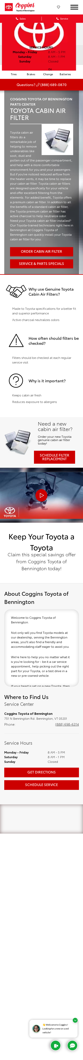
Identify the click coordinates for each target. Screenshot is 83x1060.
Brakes (31, 74)
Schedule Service (41, 784)
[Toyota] (9, 7)
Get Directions (41, 771)
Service (64, 18)
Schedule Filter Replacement (54, 456)
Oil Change (48, 71)
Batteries (65, 74)
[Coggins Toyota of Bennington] (27, 7)
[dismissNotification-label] (75, 1020)
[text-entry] (55, 1045)
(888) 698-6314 (67, 724)
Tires (14, 74)
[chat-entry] (72, 1045)
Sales (22, 18)
